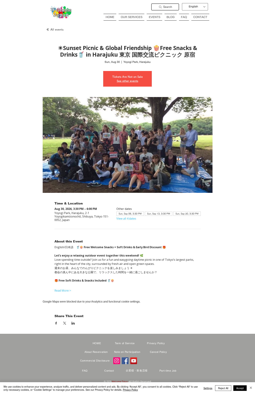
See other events (127, 80)
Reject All (223, 388)
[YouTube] (133, 360)
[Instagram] (116, 360)
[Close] (251, 388)
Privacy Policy (130, 389)
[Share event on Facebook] (56, 323)
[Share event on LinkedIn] (73, 323)
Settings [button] (207, 388)
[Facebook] (125, 360)
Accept (240, 388)
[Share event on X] (64, 323)
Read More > (62, 290)
